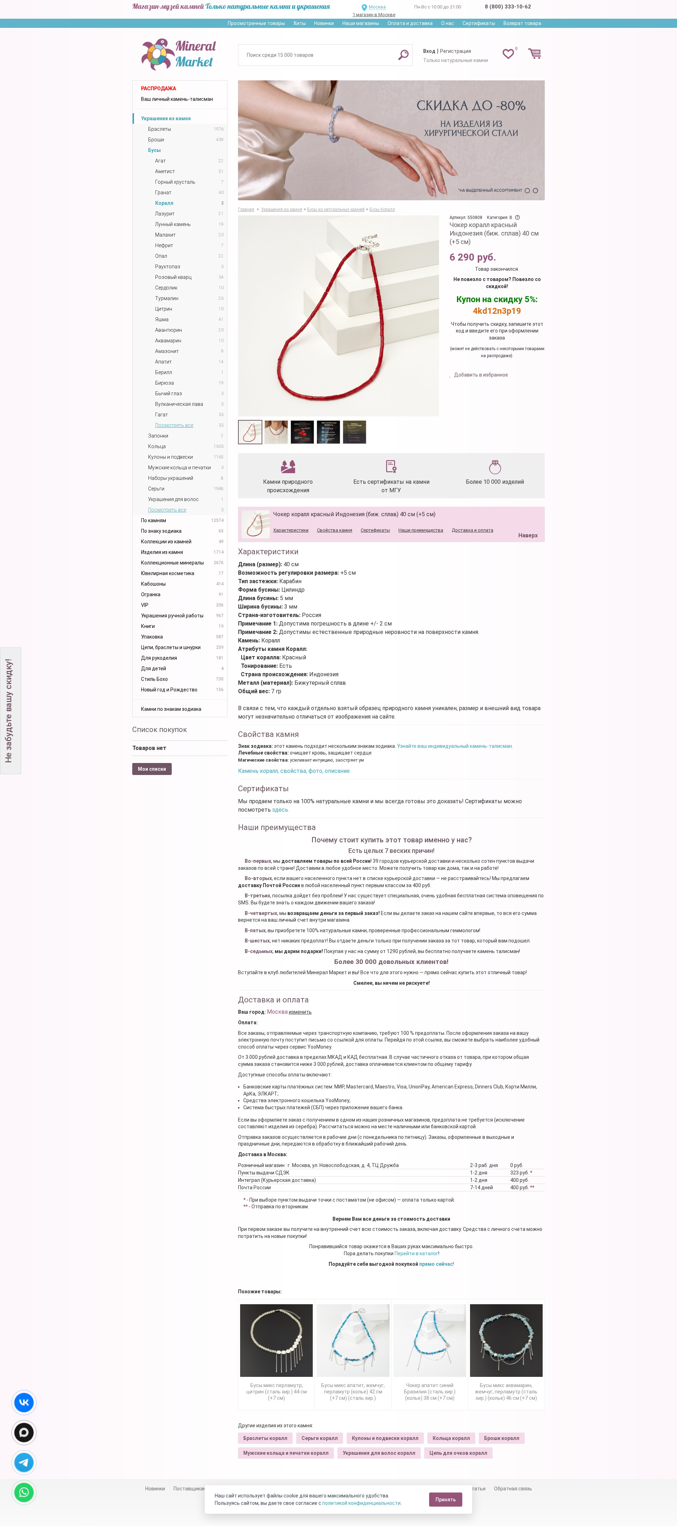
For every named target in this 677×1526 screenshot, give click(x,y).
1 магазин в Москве (374, 14)
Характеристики (291, 530)
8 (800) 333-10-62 (508, 7)
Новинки (324, 23)
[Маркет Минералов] (179, 52)
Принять (445, 1499)
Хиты (299, 23)
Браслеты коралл (265, 1438)
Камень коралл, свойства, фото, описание (294, 771)
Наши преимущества (420, 530)
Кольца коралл (451, 1438)
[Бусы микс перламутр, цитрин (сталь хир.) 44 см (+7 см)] (276, 1340)
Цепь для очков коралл (458, 1453)
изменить (300, 1012)
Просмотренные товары (256, 23)
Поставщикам (190, 1488)
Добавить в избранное (480, 375)
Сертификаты (479, 23)
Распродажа (158, 88)
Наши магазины (360, 23)
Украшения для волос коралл (379, 1453)
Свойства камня (334, 530)
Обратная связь (513, 1488)
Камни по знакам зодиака (171, 709)
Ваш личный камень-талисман (177, 99)
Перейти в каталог (416, 1253)
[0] (508, 53)
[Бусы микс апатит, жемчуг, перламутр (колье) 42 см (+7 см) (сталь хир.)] (353, 1340)
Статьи (477, 1488)
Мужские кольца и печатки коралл (286, 1453)
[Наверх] (526, 517)
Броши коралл (501, 1438)
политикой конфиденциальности (361, 1503)
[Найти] (403, 54)
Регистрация (455, 51)
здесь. (280, 809)
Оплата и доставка (410, 23)
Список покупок (159, 729)
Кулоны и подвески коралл (385, 1438)
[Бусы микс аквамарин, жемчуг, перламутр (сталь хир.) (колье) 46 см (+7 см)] (506, 1340)
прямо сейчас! (436, 1264)
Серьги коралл (319, 1438)
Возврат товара (522, 23)
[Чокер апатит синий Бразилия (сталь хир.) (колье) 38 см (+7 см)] (430, 1340)
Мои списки (152, 769)
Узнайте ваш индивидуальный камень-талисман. (455, 746)
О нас (447, 23)
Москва (377, 7)
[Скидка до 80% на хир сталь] (391, 140)
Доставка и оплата (472, 530)
